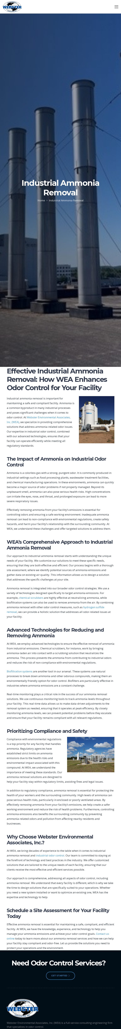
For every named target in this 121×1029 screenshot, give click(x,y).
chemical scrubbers (31, 598)
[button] (116, 7)
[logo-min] (12, 6)
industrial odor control (50, 855)
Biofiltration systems (19, 671)
